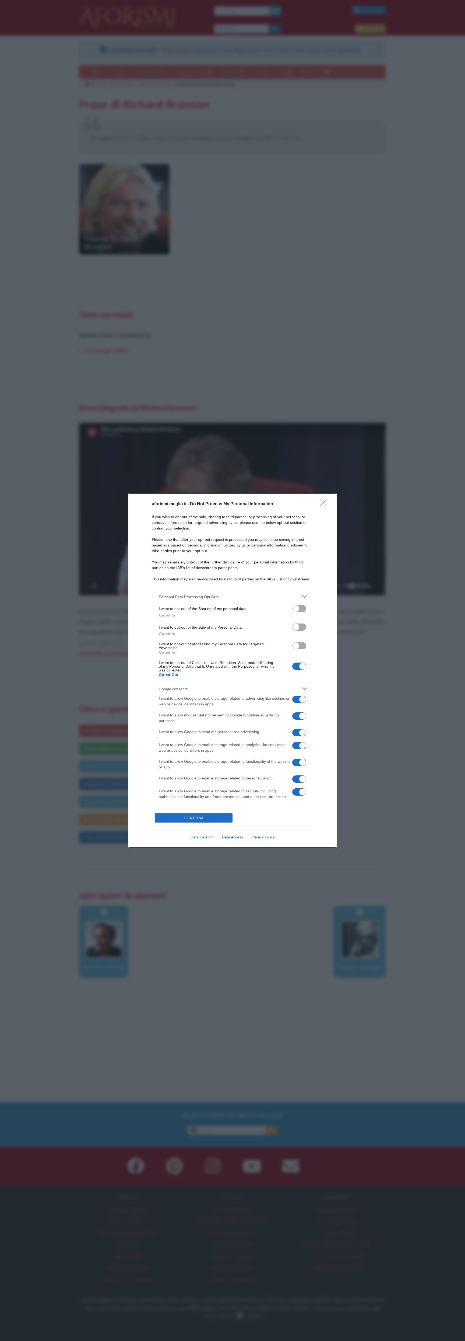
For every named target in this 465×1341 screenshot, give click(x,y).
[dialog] (232, 670)
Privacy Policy (263, 837)
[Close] (325, 504)
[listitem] (232, 597)
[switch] (299, 608)
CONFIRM (194, 818)
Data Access (232, 837)
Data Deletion (202, 837)
